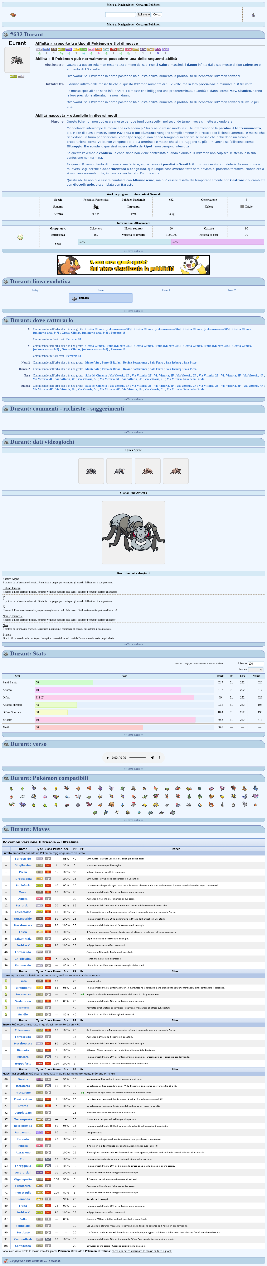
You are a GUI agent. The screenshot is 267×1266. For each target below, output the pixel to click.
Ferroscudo (23, 952)
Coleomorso (23, 912)
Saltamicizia (22, 938)
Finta (23, 981)
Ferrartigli (23, 905)
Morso (23, 892)
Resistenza (23, 994)
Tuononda (23, 1199)
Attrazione (23, 1152)
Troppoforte (23, 1063)
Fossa (23, 932)
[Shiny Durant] (148, 471)
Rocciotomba (23, 1125)
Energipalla (23, 1166)
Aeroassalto (23, 1132)
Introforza (23, 1086)
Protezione (23, 1092)
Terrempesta (23, 1119)
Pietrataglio (23, 1192)
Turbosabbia (23, 878)
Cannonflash (23, 1239)
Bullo (22, 1219)
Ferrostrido (23, 858)
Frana (23, 1205)
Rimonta (23, 1050)
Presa (23, 872)
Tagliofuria (23, 885)
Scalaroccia (23, 1001)
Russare (23, 1057)
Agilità (23, 898)
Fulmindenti (22, 987)
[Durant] (17, 60)
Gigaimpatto (23, 1179)
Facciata (23, 1139)
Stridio (23, 1014)
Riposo (23, 1145)
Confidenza (23, 1245)
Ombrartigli (23, 1172)
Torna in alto (133, 251)
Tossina (23, 1079)
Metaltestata (23, 925)
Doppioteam (23, 1112)
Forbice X (23, 945)
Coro (23, 1159)
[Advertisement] (133, 265)
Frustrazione (23, 1099)
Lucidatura (23, 1186)
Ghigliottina (23, 865)
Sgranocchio (23, 918)
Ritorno (23, 1106)
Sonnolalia (23, 1225)
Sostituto (23, 1232)
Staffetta (23, 1007)
